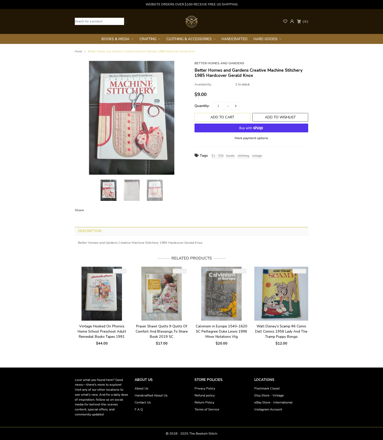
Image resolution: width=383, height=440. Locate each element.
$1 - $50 (218, 156)
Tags (203, 155)
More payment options (251, 138)
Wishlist (285, 21)
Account (292, 21)
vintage (257, 156)
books (230, 156)
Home (78, 51)
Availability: (203, 84)
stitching (243, 156)
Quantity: (201, 105)
